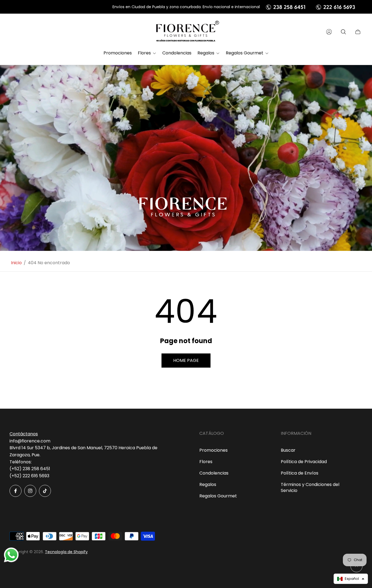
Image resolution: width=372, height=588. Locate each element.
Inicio (16, 263)
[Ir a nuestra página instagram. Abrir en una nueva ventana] (30, 491)
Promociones (213, 450)
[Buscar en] (343, 32)
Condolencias (213, 473)
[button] (351, 579)
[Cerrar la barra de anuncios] (358, 7)
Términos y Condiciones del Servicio (310, 487)
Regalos (207, 484)
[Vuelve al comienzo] (356, 566)
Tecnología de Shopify (66, 552)
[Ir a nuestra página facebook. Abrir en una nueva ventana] (16, 491)
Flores (205, 461)
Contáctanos (24, 434)
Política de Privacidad (304, 461)
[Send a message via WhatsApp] (11, 555)
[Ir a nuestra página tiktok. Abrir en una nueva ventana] (45, 491)
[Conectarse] (329, 32)
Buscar (288, 450)
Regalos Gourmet (218, 496)
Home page (186, 360)
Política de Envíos (299, 473)
